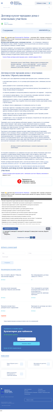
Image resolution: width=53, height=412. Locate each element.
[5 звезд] (32, 231)
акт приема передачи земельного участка (31, 163)
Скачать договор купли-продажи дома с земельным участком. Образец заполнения (25, 173)
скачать (25, 64)
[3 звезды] (19, 231)
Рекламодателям (41, 390)
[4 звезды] (25, 231)
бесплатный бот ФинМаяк (22, 37)
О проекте (40, 389)
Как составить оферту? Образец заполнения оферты (11, 275)
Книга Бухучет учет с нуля (12, 364)
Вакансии (26, 390)
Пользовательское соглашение (30, 392)
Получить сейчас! (26, 343)
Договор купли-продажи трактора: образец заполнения (10, 288)
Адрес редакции (27, 389)
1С (31, 279)
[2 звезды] (12, 231)
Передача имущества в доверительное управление (9, 306)
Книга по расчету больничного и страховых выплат (12, 374)
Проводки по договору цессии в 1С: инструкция (41, 306)
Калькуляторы (27, 394)
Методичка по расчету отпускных (40, 364)
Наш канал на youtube (6, 405)
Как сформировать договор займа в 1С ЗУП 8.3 (39, 275)
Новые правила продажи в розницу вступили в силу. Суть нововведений (21, 321)
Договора (3, 279)
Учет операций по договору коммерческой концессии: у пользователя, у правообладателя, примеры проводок (40, 291)
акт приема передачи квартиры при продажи (33, 166)
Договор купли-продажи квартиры (10, 166)
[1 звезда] (6, 231)
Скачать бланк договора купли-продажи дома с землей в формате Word (22, 57)
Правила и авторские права (44, 392)
